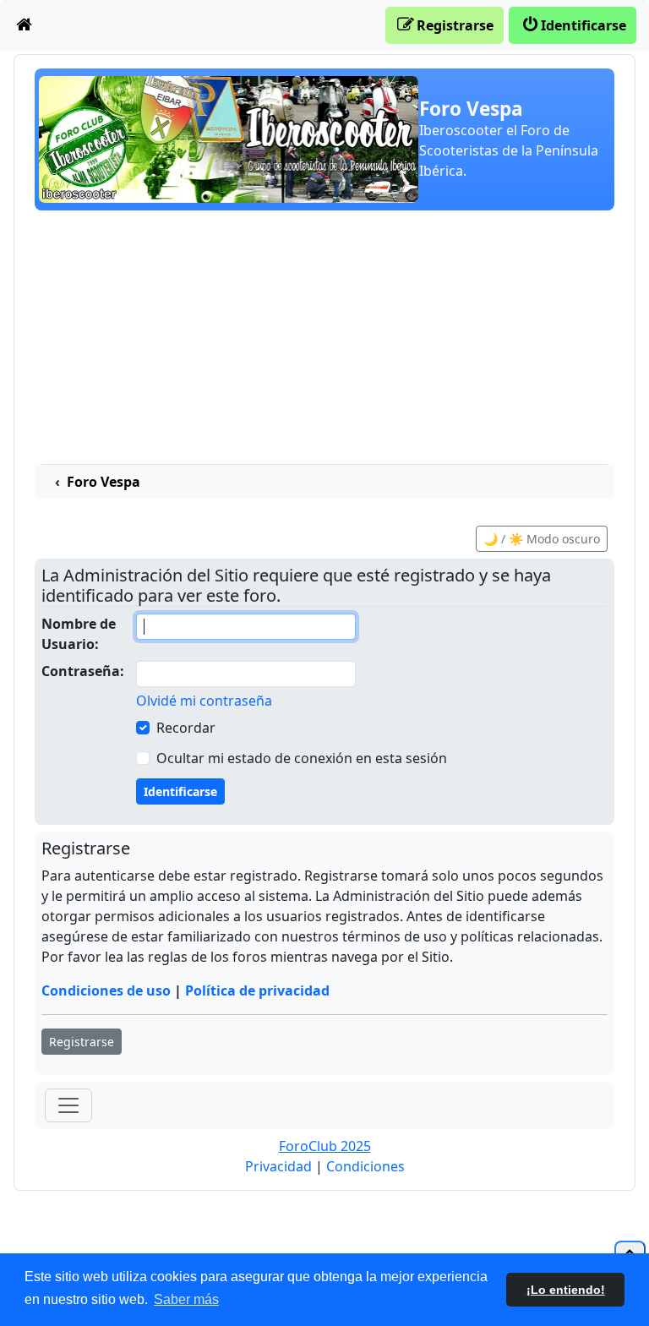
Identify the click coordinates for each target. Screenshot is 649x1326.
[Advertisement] (324, 337)
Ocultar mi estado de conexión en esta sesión (301, 758)
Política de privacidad (257, 990)
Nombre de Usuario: (78, 633)
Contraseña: (82, 671)
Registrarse (81, 1042)
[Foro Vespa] (228, 137)
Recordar (185, 727)
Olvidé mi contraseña (204, 700)
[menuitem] (24, 25)
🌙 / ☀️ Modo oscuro (541, 539)
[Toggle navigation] (68, 1105)
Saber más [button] (186, 1299)
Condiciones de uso (106, 990)
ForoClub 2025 (325, 1146)
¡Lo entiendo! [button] (565, 1289)
